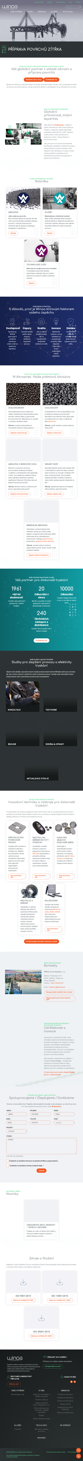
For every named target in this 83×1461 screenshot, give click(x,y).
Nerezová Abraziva (65, 1398)
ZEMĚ (56, 1119)
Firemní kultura (41, 1400)
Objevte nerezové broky (19, 494)
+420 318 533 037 (56, 983)
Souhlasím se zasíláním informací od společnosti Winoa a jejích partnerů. (33, 1161)
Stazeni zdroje (39, 2)
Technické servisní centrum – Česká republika (41, 1410)
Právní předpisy (72, 1452)
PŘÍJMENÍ (33, 1110)
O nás (30, 12)
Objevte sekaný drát (54, 494)
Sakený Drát (65, 1404)
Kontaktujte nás (51, 80)
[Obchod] (78, 1456)
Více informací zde (15, 876)
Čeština (78, 2)
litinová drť (52, 421)
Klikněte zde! (14, 1384)
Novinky (49, 2)
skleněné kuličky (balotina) (44, 541)
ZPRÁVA (9, 1136)
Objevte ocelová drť (54, 433)
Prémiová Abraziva (65, 1401)
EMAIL (8, 1119)
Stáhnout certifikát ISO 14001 (59, 1300)
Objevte (13, 233)
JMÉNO (9, 1110)
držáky (52, 912)
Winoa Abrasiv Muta (41, 1419)
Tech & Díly (68, 12)
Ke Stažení (65, 1425)
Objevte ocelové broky (18, 433)
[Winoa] (10, 6)
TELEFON (33, 1119)
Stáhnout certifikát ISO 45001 (41, 1336)
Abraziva (42, 12)
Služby (54, 12)
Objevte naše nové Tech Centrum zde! (58, 999)
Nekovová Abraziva (65, 1413)
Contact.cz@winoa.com (57, 987)
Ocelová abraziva (65, 1394)
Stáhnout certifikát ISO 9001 (23, 1300)
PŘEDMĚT (10, 1127)
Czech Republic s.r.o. (41, 1405)
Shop (70, 2)
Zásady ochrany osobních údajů (55, 1452)
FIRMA (56, 1110)
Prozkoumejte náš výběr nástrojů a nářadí (41, 941)
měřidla (57, 912)
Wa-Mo (70, 856)
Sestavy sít (61, 858)
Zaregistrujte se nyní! (53, 1366)
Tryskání (17, 1429)
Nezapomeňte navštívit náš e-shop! (59, 992)
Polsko (41, 1415)
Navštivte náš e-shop (33, 80)
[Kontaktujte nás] (78, 1450)
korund (50, 539)
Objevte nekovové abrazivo (39, 555)
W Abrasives (59, 125)
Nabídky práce (60, 2)
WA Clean (36, 854)
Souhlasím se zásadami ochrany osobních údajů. (26, 1165)
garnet (45, 539)
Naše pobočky (41, 1403)
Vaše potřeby (16, 12)
